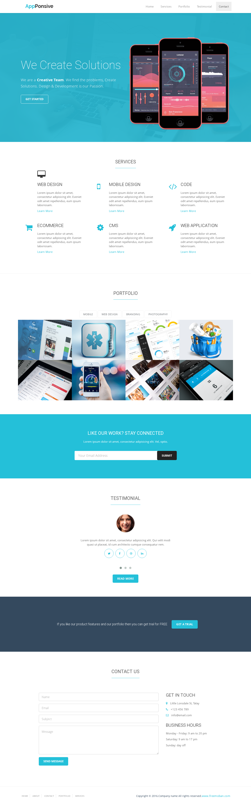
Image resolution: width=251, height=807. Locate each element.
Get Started (35, 99)
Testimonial (204, 6)
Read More (125, 578)
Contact (224, 6)
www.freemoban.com (216, 796)
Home (150, 6)
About (36, 796)
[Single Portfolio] (45, 340)
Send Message (53, 761)
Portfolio (184, 6)
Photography (158, 314)
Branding (133, 314)
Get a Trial (184, 624)
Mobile (88, 314)
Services (166, 6)
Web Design (110, 314)
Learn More (45, 211)
